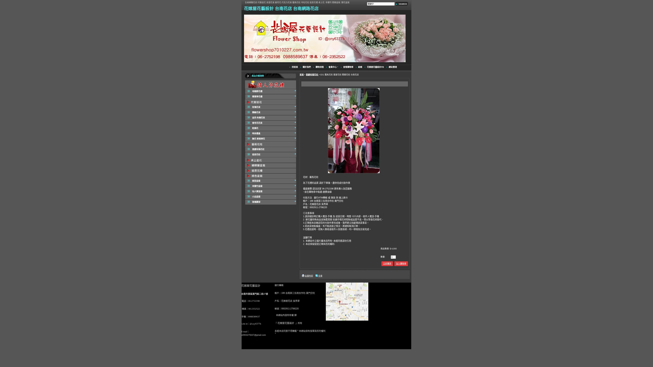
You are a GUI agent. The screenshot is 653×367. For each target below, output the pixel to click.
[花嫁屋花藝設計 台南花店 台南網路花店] (325, 62)
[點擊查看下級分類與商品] (270, 84)
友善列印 (309, 276)
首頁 (302, 75)
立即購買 (387, 264)
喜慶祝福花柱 (312, 75)
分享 (320, 276)
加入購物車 (401, 264)
